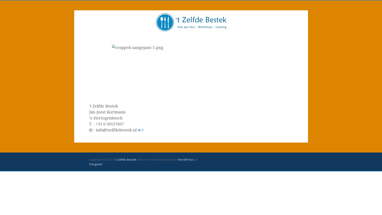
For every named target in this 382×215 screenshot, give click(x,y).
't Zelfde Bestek (125, 159)
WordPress (186, 159)
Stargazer (96, 164)
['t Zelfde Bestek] (191, 22)
